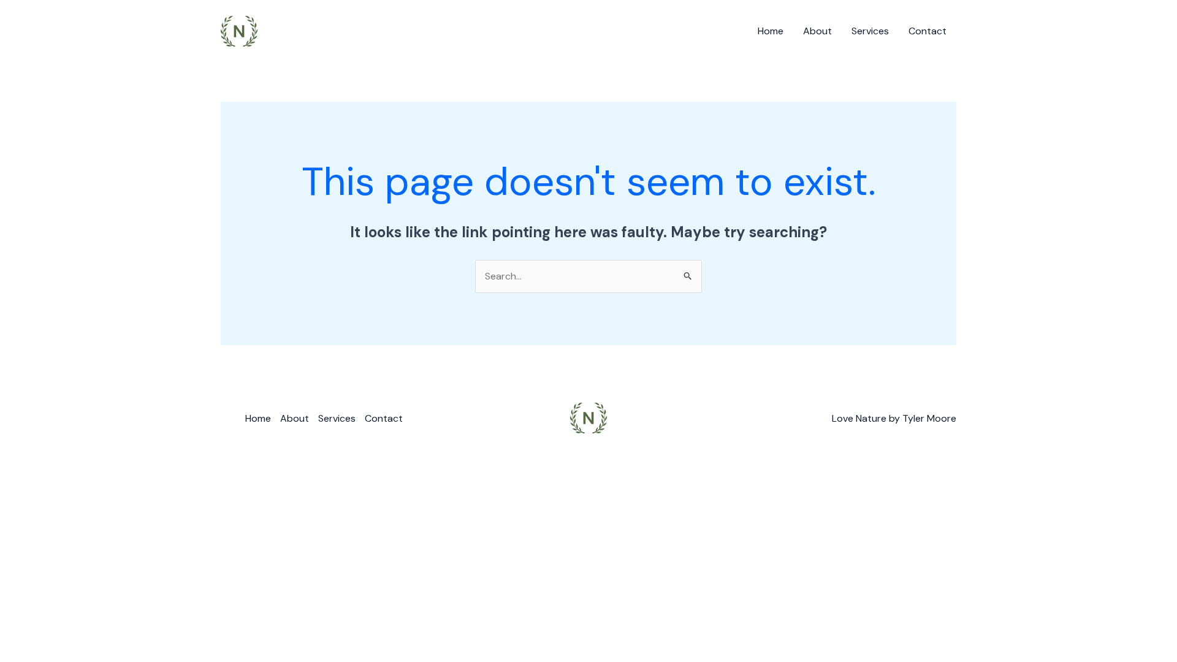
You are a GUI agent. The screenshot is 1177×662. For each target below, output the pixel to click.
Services (870, 31)
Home (770, 31)
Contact (927, 31)
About (817, 31)
